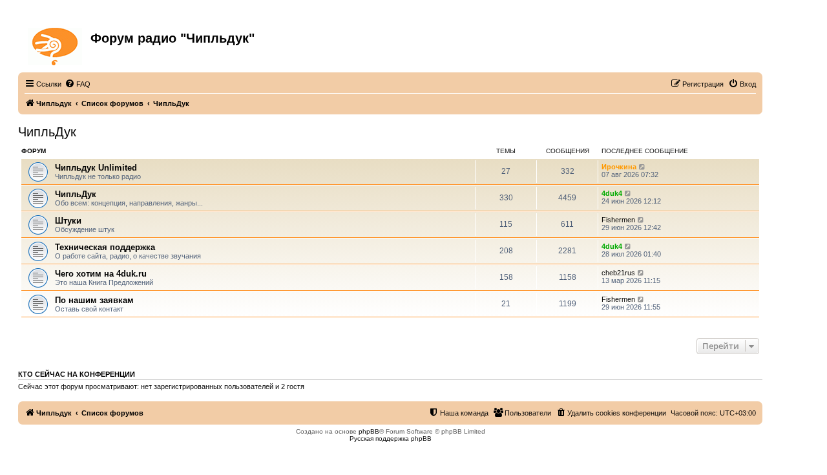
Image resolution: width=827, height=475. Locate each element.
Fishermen (618, 220)
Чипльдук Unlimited (96, 168)
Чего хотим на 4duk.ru (101, 274)
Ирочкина (619, 167)
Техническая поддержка (105, 247)
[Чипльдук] (55, 44)
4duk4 (612, 193)
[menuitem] (77, 84)
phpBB (369, 431)
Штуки (68, 221)
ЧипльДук (47, 132)
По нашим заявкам (94, 300)
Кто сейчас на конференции (76, 374)
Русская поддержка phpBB (391, 438)
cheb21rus (618, 273)
